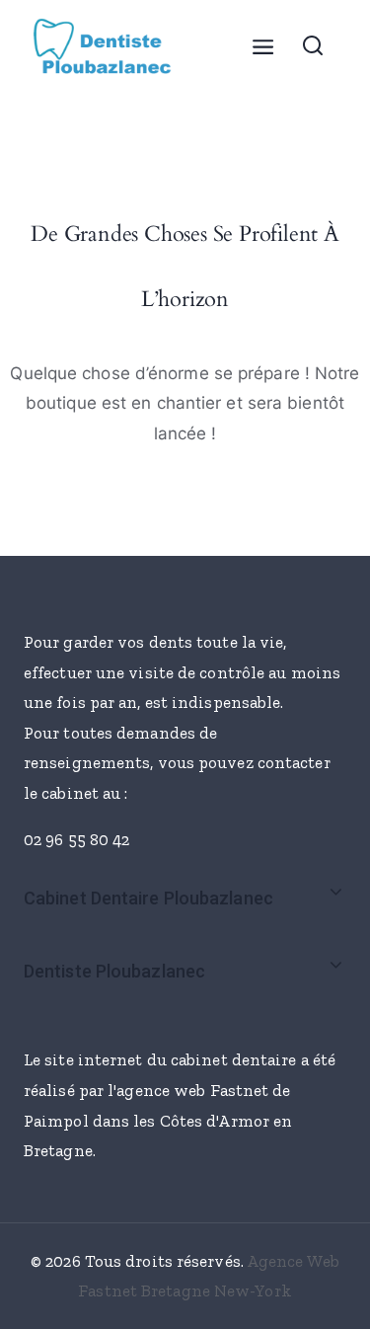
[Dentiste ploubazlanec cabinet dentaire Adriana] (98, 47)
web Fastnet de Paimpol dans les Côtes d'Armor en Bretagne (158, 1120)
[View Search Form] (313, 47)
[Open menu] (263, 46)
